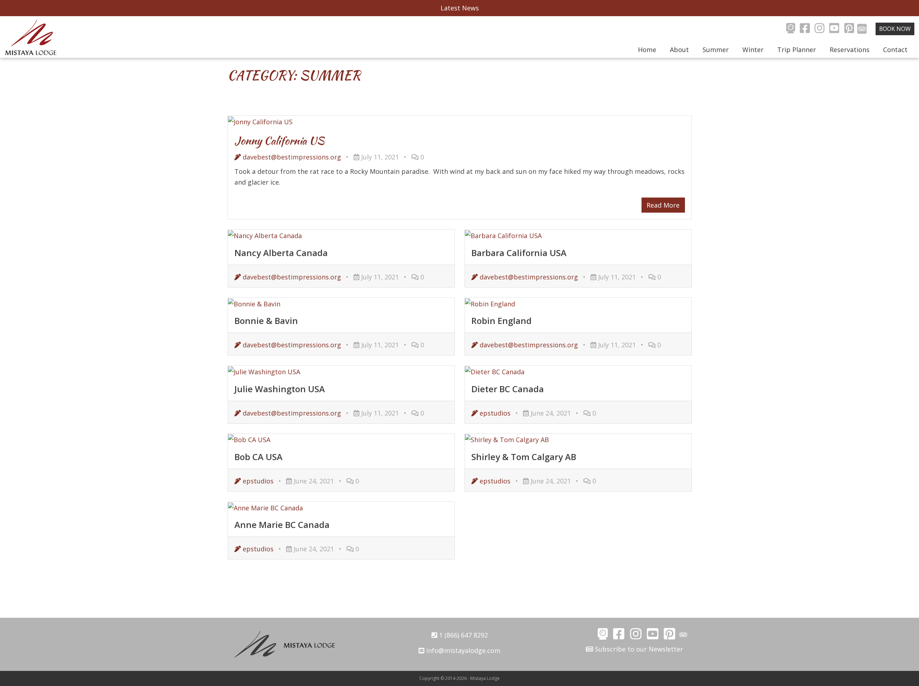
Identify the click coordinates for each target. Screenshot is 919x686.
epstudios (494, 413)
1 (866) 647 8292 (462, 635)
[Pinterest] (849, 29)
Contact (895, 49)
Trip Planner (796, 49)
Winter (753, 49)
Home (647, 49)
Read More (663, 205)
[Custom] (862, 29)
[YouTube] (834, 29)
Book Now (895, 29)
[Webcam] (790, 29)
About (679, 49)
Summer (716, 49)
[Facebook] (804, 29)
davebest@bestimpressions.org (291, 157)
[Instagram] (819, 29)
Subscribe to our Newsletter (638, 649)
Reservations (849, 49)
